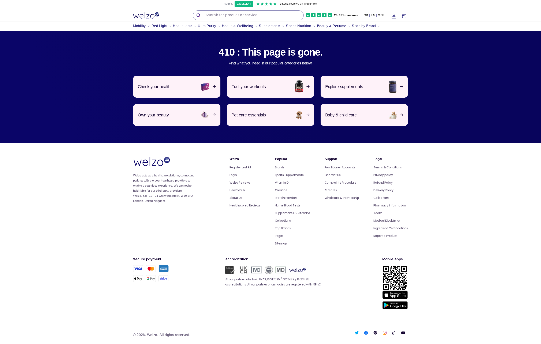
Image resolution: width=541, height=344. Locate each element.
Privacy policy (383, 175)
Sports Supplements (289, 175)
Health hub (237, 190)
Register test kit (240, 167)
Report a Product (385, 236)
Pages (279, 236)
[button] (142, 26)
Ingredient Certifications (390, 228)
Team (377, 213)
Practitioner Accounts (340, 167)
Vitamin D (282, 182)
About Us (236, 198)
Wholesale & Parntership (342, 198)
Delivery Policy (383, 190)
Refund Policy (382, 182)
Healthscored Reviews (245, 205)
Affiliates (331, 190)
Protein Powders (286, 198)
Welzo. (152, 335)
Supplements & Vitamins (292, 213)
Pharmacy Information (389, 205)
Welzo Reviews (240, 182)
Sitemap (281, 243)
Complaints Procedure (341, 182)
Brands (279, 167)
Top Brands (283, 228)
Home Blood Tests (288, 205)
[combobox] (248, 15)
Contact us (333, 175)
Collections (283, 220)
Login (233, 175)
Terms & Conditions (387, 167)
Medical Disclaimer (386, 220)
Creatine (281, 190)
